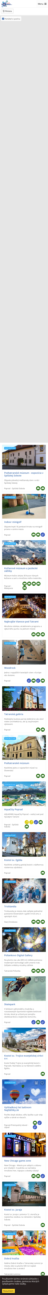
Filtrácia (8, 11)
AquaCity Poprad (13, 809)
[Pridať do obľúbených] (42, 448)
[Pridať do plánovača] (36, 448)
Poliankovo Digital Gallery (18, 955)
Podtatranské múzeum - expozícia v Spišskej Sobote (23, 474)
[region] (24, 229)
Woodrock (9, 668)
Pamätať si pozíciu (12, 19)
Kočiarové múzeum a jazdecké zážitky (21, 569)
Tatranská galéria (13, 714)
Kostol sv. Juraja (13, 1209)
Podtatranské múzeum (16, 763)
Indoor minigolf (12, 522)
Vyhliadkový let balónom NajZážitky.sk (17, 1108)
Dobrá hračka (11, 1258)
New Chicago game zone (17, 1160)
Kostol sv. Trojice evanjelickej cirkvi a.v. (23, 1057)
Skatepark (9, 1004)
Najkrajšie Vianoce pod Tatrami (21, 621)
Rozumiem (8, 1290)
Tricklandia (10, 906)
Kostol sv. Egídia (13, 860)
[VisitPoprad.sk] (7, 4)
